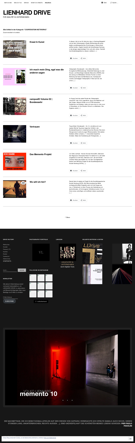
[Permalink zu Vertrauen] (14, 134)
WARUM (26, 2)
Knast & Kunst (37, 41)
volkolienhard (42, 301)
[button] (32, 277)
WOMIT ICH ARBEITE (37, 2)
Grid (105, 3)
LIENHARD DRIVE (27, 12)
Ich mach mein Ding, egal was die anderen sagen (47, 71)
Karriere (5, 252)
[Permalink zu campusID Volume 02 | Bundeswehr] (14, 106)
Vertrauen (35, 126)
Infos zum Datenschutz (50, 438)
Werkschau (6, 244)
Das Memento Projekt (40, 154)
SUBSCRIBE (9, 301)
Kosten (5, 254)
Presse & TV (6, 249)
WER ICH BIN (8, 2)
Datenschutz (6, 259)
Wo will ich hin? (38, 181)
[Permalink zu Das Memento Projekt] (14, 161)
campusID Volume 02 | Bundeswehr (41, 100)
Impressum (6, 256)
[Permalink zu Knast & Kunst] (14, 49)
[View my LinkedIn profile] (67, 252)
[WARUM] (92, 274)
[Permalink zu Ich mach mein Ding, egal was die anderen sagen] (14, 76)
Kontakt (5, 247)
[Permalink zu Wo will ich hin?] (14, 189)
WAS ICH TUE (18, 2)
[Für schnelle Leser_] (122, 274)
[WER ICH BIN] (122, 254)
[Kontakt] (92, 254)
